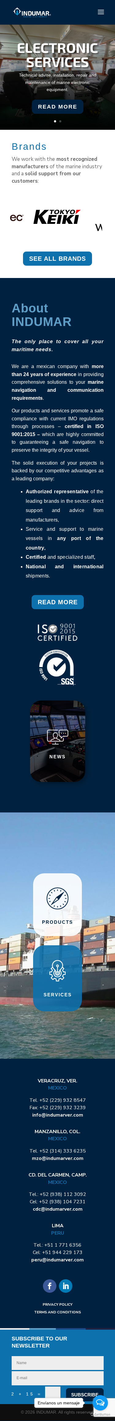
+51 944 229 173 (62, 1252)
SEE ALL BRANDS (57, 258)
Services (58, 994)
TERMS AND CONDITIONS (57, 1312)
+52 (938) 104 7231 (62, 1201)
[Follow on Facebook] (49, 1286)
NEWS (57, 756)
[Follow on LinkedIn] (65, 1286)
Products (57, 922)
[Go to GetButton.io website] (100, 1415)
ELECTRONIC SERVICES (57, 54)
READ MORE (57, 107)
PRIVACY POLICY (57, 1304)
